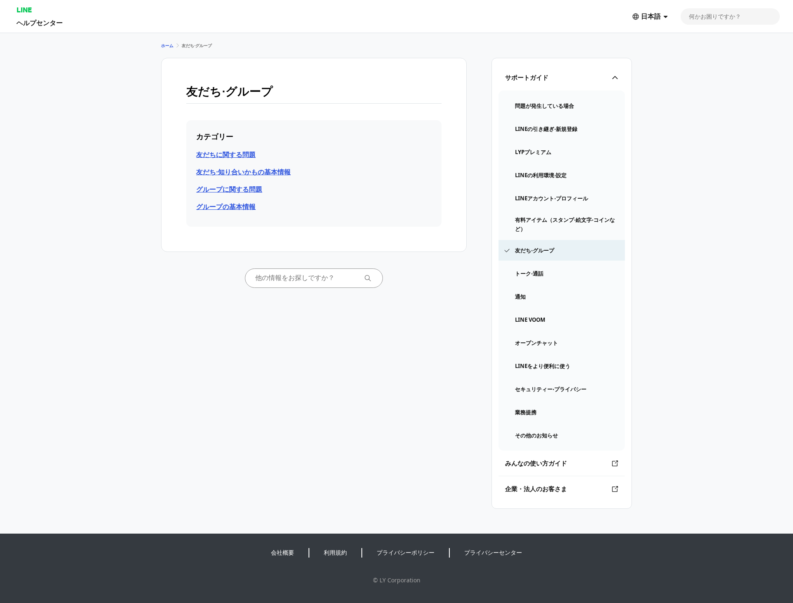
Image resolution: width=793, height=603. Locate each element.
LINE (24, 9)
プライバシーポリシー (405, 552)
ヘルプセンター (40, 22)
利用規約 (335, 552)
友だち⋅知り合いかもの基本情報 (243, 171)
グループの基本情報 (226, 206)
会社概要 (282, 552)
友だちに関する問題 (226, 154)
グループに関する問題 (229, 189)
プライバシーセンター (493, 552)
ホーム (167, 45)
